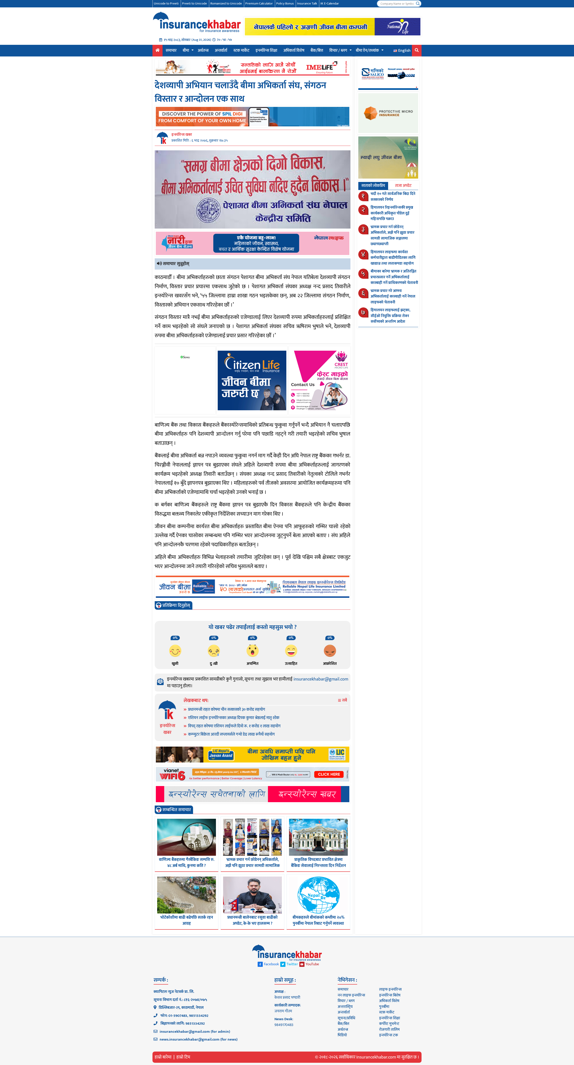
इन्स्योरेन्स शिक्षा (266, 50)
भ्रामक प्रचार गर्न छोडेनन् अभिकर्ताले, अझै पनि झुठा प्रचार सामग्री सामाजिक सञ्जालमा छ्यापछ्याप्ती (252, 865)
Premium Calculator (259, 3)
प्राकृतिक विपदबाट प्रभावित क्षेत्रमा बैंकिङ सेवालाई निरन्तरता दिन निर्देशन (318, 862)
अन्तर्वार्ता (221, 50)
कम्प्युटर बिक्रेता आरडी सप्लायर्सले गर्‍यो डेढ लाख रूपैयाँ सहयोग (231, 734)
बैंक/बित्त (317, 50)
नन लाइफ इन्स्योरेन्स (351, 995)
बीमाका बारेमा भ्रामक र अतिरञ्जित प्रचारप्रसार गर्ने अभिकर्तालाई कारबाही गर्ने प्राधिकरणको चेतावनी (394, 277)
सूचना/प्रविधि (346, 1018)
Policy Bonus (285, 3)
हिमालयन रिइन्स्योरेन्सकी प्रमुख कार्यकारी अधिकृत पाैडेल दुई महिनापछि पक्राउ (392, 213)
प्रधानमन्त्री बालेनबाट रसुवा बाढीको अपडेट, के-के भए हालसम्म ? (252, 920)
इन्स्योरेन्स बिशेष (389, 995)
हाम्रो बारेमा (163, 1057)
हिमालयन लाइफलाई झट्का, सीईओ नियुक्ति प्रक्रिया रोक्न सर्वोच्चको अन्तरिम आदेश (390, 316)
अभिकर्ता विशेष (293, 50)
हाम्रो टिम (183, 1057)
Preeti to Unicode (194, 3)
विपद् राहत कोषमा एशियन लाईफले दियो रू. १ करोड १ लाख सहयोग (234, 726)
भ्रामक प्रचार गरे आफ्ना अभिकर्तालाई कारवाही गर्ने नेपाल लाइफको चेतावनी (393, 296)
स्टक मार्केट (241, 50)
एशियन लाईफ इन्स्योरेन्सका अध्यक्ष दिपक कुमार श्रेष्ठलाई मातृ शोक (233, 718)
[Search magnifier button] (418, 3)
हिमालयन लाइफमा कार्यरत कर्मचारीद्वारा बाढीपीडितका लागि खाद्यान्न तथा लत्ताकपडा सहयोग (393, 258)
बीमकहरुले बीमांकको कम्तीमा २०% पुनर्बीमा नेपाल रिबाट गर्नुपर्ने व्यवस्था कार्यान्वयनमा (318, 923)
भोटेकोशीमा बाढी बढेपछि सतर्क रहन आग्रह (186, 920)
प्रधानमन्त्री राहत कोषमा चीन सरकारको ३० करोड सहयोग (226, 709)
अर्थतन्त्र (203, 50)
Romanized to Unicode (226, 3)
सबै (344, 701)
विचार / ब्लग (338, 50)
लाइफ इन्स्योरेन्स (390, 989)
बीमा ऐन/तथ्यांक (367, 50)
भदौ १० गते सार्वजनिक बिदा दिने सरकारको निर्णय (393, 197)
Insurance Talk (307, 3)
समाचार (171, 50)
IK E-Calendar (329, 3)
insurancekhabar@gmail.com (321, 679)
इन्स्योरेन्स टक (388, 1035)
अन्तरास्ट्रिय (345, 1007)
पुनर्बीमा (384, 1007)
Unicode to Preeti (166, 3)
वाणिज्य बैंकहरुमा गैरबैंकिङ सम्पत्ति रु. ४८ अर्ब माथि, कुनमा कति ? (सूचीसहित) (186, 865)
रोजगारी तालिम (389, 1029)
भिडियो (342, 1035)
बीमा (186, 50)
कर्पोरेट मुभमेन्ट (389, 1024)
